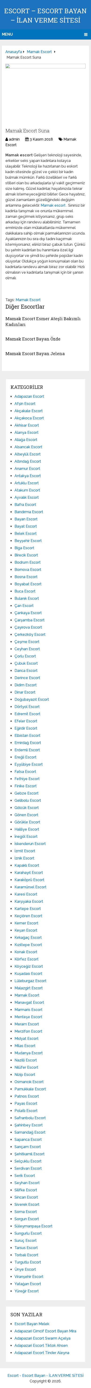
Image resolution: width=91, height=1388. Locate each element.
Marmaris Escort (28, 1009)
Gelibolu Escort (27, 800)
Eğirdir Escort (25, 728)
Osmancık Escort (29, 1082)
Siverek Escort (26, 1204)
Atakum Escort (27, 490)
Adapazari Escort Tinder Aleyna (41, 1353)
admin (14, 139)
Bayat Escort (25, 526)
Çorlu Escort (25, 656)
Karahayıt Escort (28, 872)
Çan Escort (24, 605)
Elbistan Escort (27, 735)
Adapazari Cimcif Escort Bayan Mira (45, 1331)
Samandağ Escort (30, 1132)
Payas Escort (25, 1103)
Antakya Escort (27, 476)
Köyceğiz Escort (28, 966)
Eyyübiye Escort (28, 764)
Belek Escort (25, 533)
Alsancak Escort (28, 447)
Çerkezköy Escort (30, 634)
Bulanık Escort (26, 598)
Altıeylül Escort (27, 454)
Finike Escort (25, 786)
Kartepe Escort (27, 908)
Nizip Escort (24, 1074)
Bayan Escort (26, 519)
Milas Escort (24, 1046)
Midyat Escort (26, 1038)
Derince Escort (27, 678)
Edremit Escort (27, 714)
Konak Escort (25, 952)
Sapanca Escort (28, 1139)
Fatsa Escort (25, 771)
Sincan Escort (26, 1197)
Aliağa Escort (25, 440)
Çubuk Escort (26, 663)
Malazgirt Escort (28, 988)
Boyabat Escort (28, 584)
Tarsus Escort (26, 1248)
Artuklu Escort (26, 483)
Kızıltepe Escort (28, 945)
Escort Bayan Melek (31, 1324)
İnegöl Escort (26, 836)
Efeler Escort (25, 721)
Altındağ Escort (27, 461)
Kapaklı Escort (26, 865)
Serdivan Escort (28, 1168)
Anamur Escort (27, 468)
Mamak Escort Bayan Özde (32, 339)
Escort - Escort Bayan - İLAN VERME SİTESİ (45, 1375)
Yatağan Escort (27, 1284)
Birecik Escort (26, 555)
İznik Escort (24, 858)
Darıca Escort (26, 670)
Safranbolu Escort (30, 1118)
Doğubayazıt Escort (31, 699)
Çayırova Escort (28, 627)
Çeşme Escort (26, 642)
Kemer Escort (26, 923)
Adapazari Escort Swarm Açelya (42, 1338)
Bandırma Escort (28, 512)
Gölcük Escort (26, 807)
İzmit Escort (24, 851)
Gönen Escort (26, 815)
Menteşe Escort (28, 1017)
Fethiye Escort (27, 779)
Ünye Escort (25, 1269)
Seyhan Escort (27, 1183)
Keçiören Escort (28, 916)
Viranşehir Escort (28, 1276)
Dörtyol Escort (27, 706)
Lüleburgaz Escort (30, 981)
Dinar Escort (24, 692)
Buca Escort (24, 591)
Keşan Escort (25, 930)
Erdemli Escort (27, 750)
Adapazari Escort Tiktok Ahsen (41, 1345)
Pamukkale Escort (30, 1089)
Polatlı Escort (26, 1110)
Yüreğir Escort (26, 1291)
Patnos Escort (26, 1096)
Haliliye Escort (26, 829)
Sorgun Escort (26, 1219)
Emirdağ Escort (27, 743)
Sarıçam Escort (27, 1147)
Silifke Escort (25, 1190)
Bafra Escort (25, 504)
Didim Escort (25, 685)
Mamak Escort (28, 300)
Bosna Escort (26, 577)
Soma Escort (25, 1211)
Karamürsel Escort (30, 887)
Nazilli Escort (25, 1060)
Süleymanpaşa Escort (33, 1226)
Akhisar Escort (26, 425)
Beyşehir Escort (28, 541)
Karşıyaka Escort (28, 901)
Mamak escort (53, 205)
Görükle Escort (27, 822)
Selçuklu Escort (28, 1161)
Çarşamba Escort (29, 620)
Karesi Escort (25, 894)
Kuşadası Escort (28, 973)
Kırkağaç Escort (28, 937)
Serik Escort (24, 1175)
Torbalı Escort (26, 1255)
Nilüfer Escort (26, 1067)
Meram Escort (26, 1024)
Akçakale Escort (28, 411)
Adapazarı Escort (29, 396)
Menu (7, 34)
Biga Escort (24, 548)
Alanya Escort (26, 432)
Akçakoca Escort (29, 418)
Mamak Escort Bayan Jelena (35, 353)
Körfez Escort (26, 959)
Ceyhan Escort (27, 649)
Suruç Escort (25, 1240)
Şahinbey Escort (28, 1125)
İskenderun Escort (30, 844)
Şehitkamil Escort (29, 1154)
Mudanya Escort (28, 1053)
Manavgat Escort (29, 1002)
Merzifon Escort (28, 1031)
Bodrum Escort (27, 562)
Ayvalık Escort (26, 497)
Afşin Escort (24, 403)
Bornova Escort (27, 569)
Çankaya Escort (28, 613)
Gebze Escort (26, 793)
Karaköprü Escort (29, 880)
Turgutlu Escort (27, 1262)
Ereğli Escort (25, 757)
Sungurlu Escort (28, 1233)
